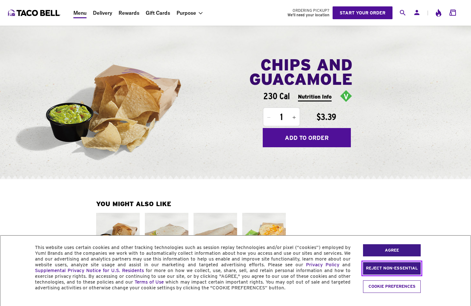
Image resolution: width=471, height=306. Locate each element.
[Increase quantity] (294, 117)
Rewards (129, 13)
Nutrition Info (315, 97)
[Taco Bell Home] (35, 13)
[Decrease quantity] (268, 117)
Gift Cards (158, 13)
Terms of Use (149, 282)
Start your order (362, 12)
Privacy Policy (322, 265)
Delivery (102, 13)
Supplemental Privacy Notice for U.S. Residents (89, 270)
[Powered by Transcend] (10, 302)
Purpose (186, 13)
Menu (80, 13)
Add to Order (307, 137)
